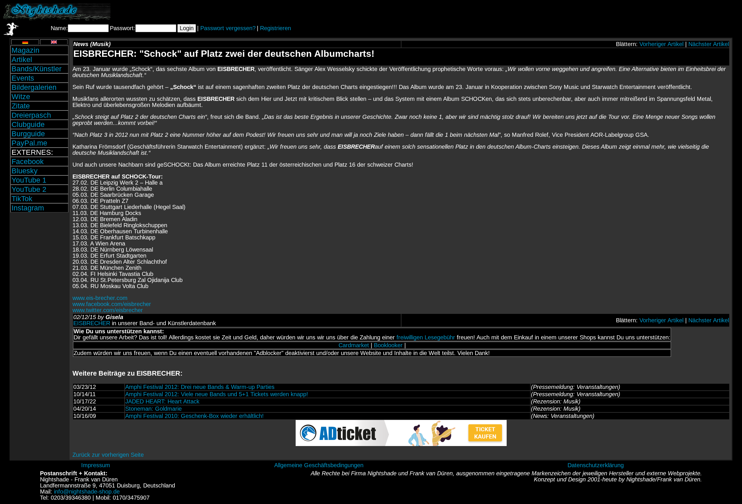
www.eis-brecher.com (100, 298)
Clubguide (28, 124)
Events (23, 78)
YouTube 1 (29, 180)
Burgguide (28, 134)
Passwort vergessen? (228, 28)
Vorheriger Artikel (661, 44)
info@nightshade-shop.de (87, 491)
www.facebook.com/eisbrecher (111, 304)
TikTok (22, 198)
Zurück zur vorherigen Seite (108, 455)
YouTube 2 (29, 189)
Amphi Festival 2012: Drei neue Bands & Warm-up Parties (199, 387)
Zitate (21, 106)
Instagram (28, 208)
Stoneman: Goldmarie (153, 408)
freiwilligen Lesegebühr (426, 337)
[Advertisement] (671, 12)
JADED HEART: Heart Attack (162, 401)
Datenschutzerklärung (596, 465)
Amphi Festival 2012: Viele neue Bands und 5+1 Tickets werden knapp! (216, 394)
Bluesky (25, 171)
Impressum (95, 465)
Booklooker (388, 345)
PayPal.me (29, 143)
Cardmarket (354, 345)
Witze (21, 96)
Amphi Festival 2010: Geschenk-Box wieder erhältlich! (194, 416)
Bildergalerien (34, 87)
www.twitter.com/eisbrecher (107, 310)
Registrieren (275, 28)
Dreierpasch (31, 115)
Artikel (22, 59)
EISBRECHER (91, 323)
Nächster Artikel (708, 44)
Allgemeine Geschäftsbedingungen (318, 465)
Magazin (25, 50)
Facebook (28, 161)
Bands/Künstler (36, 69)
